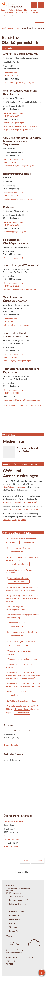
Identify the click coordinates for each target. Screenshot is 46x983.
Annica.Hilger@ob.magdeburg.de (17, 360)
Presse (3, 10)
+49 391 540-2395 (11, 225)
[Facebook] (35, 872)
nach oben (37, 860)
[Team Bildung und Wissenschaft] (23, 277)
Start (4, 28)
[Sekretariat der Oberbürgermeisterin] (23, 249)
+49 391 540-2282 (11, 393)
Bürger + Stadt (14, 28)
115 (25, 10)
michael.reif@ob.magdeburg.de (16, 325)
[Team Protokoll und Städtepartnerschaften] (23, 347)
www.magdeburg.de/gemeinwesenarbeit (20, 502)
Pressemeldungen (16, 911)
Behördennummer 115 (13, 72)
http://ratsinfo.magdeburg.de (15, 487)
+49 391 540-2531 (11, 162)
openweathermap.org (18, 950)
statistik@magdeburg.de (13, 122)
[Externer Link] (13, 19)
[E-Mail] (38, 872)
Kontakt (35, 12)
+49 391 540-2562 (11, 286)
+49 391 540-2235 (11, 357)
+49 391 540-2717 (11, 321)
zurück (25, 860)
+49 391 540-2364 (12, 839)
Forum (17, 12)
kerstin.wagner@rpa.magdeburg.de (18, 199)
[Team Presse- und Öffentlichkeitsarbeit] (23, 312)
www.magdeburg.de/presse (14, 519)
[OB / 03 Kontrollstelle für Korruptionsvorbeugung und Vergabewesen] (23, 152)
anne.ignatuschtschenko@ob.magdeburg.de (21, 400)
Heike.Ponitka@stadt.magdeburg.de (18, 82)
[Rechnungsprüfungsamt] (23, 186)
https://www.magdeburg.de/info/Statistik (21, 126)
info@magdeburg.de (17, 904)
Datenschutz (8, 12)
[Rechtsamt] (23, 219)
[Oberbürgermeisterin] (23, 834)
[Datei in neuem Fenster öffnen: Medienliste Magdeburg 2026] (23, 452)
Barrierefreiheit (9, 15)
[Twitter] (32, 872)
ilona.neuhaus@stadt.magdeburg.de (18, 165)
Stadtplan (25, 12)
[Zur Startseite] (12, 5)
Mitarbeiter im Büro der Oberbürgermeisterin (22, 405)
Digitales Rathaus (15, 10)
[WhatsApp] (41, 872)
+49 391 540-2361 (11, 195)
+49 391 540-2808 (11, 116)
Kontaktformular (11, 745)
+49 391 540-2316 (11, 75)
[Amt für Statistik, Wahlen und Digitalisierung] (23, 110)
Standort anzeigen (17, 896)
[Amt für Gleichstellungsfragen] (23, 68)
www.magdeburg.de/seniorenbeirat (23, 509)
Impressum (33, 10)
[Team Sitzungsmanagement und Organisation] (23, 384)
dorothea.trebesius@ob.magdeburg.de (19, 289)
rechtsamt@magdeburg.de (14, 231)
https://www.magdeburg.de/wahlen (18, 129)
